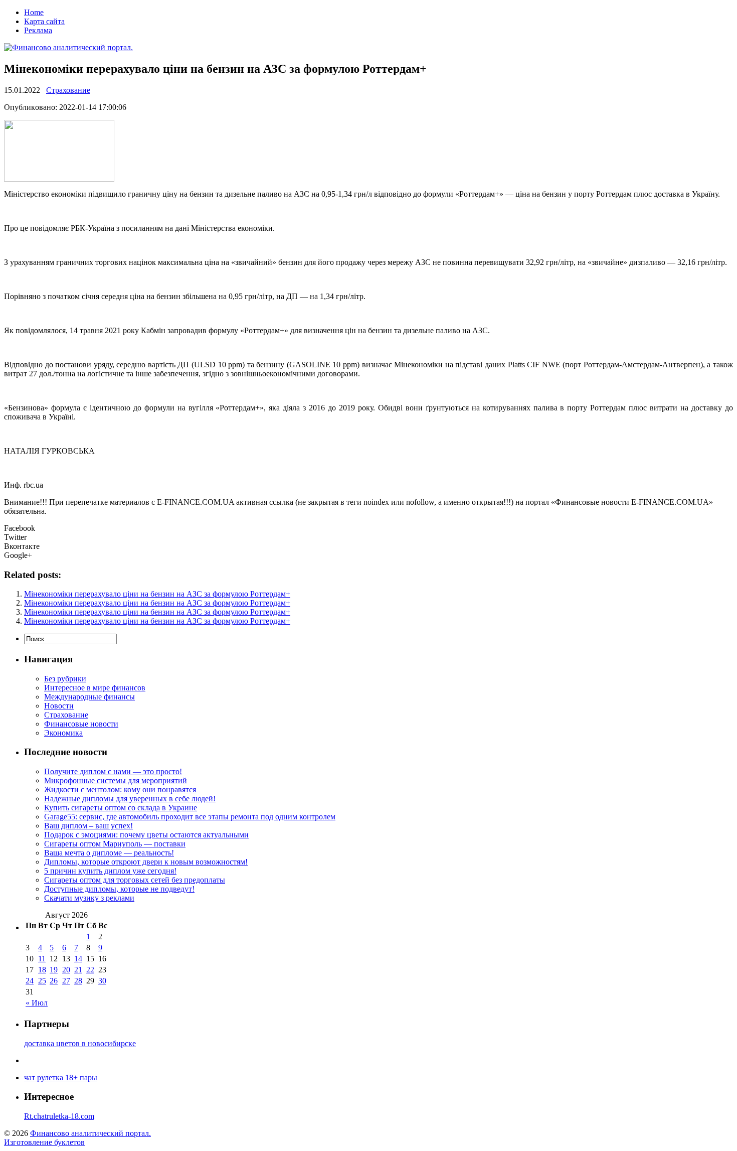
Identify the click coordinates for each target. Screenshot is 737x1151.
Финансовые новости (81, 724)
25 (42, 980)
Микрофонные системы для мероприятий (115, 780)
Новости (59, 705)
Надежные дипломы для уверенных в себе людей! (130, 798)
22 (90, 969)
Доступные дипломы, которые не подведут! (119, 889)
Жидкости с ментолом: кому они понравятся (120, 789)
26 (54, 980)
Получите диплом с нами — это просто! (113, 771)
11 (42, 958)
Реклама (38, 30)
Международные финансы (89, 696)
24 (30, 980)
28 (78, 980)
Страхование (68, 90)
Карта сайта (44, 21)
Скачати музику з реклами (89, 898)
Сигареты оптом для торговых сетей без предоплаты (134, 880)
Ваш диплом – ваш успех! (88, 825)
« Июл (37, 1002)
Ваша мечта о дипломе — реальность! (109, 852)
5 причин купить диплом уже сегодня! (110, 871)
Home (34, 12)
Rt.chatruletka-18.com (59, 1116)
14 (78, 958)
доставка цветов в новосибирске (80, 1043)
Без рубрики (65, 678)
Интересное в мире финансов (94, 687)
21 (78, 969)
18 (42, 969)
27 (66, 980)
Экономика (63, 733)
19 (54, 969)
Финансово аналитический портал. (90, 1133)
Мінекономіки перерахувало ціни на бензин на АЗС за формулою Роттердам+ (157, 594)
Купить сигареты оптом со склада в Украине (120, 807)
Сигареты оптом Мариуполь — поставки (115, 843)
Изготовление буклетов (44, 1142)
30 (102, 980)
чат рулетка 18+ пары (60, 1077)
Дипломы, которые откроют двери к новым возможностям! (146, 861)
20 (66, 969)
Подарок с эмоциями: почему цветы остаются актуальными (146, 834)
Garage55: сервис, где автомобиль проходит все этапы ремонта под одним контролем (189, 816)
